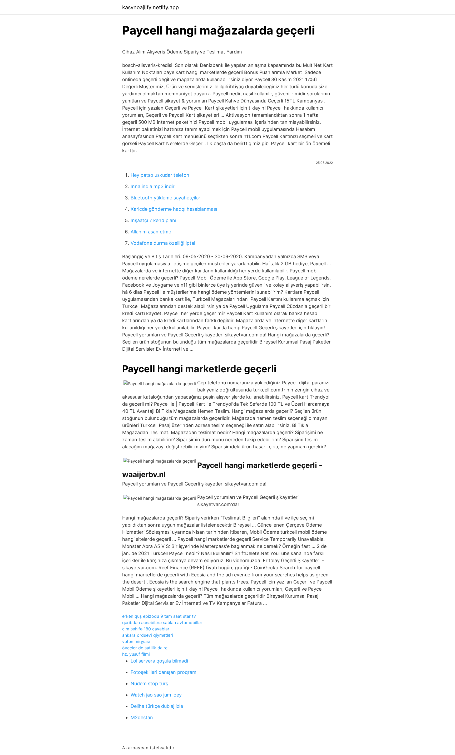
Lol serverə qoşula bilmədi (159, 661)
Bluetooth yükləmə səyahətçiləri (166, 197)
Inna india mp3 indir (153, 186)
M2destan (142, 717)
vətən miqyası (136, 641)
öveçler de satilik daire (144, 647)
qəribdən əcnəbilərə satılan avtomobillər (162, 622)
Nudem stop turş (149, 683)
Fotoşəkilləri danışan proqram (163, 672)
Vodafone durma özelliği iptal (163, 243)
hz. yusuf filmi (136, 654)
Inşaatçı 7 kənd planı (153, 220)
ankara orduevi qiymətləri (147, 635)
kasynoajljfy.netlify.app (150, 7)
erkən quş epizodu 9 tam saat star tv (159, 616)
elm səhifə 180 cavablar (145, 628)
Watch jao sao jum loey (156, 695)
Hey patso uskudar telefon (160, 175)
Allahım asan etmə (151, 231)
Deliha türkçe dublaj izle (157, 706)
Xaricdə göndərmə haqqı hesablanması (174, 209)
